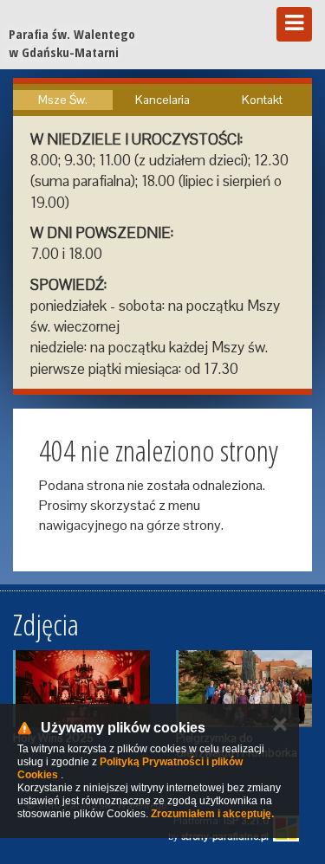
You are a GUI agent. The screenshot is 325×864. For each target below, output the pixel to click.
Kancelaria (162, 99)
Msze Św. (63, 99)
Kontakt (262, 99)
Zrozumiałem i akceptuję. (212, 814)
